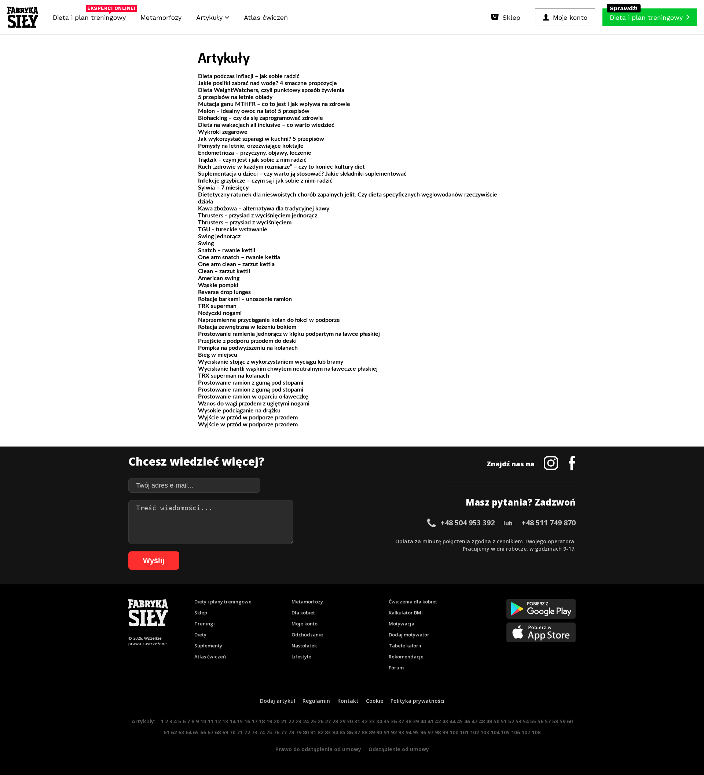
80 (306, 732)
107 (525, 732)
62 (174, 732)
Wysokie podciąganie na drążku (239, 411)
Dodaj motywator (409, 634)
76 (276, 732)
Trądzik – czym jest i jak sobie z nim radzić (252, 160)
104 (495, 732)
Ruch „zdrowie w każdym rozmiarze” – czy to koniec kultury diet (281, 167)
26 (320, 721)
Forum (396, 667)
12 (218, 721)
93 (401, 732)
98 (438, 732)
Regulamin (316, 700)
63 (181, 732)
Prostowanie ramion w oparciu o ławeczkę (253, 397)
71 (240, 732)
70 (232, 732)
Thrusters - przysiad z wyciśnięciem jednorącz (257, 215)
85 (342, 732)
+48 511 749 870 (548, 523)
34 (379, 721)
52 (511, 721)
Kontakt (348, 700)
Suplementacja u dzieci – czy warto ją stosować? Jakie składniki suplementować (302, 174)
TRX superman (217, 306)
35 (386, 721)
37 (401, 721)
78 (291, 732)
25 (313, 721)
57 (548, 721)
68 (218, 732)
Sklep (200, 612)
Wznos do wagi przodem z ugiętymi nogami (253, 404)
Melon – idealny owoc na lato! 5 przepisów (253, 111)
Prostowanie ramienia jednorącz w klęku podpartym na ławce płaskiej (289, 334)
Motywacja (401, 623)
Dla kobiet (303, 612)
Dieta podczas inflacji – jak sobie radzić (249, 76)
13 (225, 721)
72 (247, 732)
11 (210, 721)
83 (328, 732)
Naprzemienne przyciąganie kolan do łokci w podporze (269, 320)
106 (515, 732)
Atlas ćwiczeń (266, 17)
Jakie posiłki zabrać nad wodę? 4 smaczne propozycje (267, 83)
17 (254, 721)
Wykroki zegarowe (222, 132)
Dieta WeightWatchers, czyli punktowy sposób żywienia (271, 90)
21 (284, 721)
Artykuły (210, 17)
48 (482, 721)
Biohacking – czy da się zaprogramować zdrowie (260, 118)
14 (232, 721)
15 (240, 721)
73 (254, 732)
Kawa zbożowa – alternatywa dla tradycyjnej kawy (263, 209)
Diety (200, 634)
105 (505, 732)
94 (408, 732)
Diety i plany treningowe (223, 601)
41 (430, 721)
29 (342, 721)
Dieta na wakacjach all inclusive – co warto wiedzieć (266, 125)
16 (247, 721)
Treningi (204, 623)
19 (269, 721)
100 (454, 732)
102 (474, 732)
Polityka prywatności (417, 700)
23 (298, 721)
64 (188, 732)
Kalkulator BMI (406, 612)
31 (357, 721)
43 (445, 721)
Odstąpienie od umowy (398, 749)
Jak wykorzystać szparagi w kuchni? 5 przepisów (261, 139)
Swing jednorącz (219, 236)
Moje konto (305, 623)
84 (335, 732)
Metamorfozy (161, 17)
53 (518, 721)
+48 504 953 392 (467, 523)
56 (540, 721)
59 (562, 721)
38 (408, 721)
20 (276, 721)
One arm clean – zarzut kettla (236, 264)
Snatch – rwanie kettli (226, 250)
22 (291, 721)
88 (364, 732)
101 (464, 732)
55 (533, 721)
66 (203, 732)
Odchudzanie (307, 634)
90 (379, 732)
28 (335, 721)
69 (225, 732)
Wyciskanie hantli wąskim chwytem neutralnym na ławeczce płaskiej (288, 369)
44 (452, 721)
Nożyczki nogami (220, 313)
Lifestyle (301, 656)
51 (504, 721)
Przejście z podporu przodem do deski (247, 341)
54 (526, 721)
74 (262, 732)
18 (262, 721)
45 (460, 721)
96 (423, 732)
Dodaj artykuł (277, 700)
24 (306, 721)
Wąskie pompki (218, 285)
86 (350, 732)
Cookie (374, 700)
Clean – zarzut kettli (224, 271)
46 (467, 721)
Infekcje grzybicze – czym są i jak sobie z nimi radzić (265, 181)
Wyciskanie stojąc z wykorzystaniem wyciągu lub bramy (270, 362)
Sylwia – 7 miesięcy (223, 188)
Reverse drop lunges (224, 292)
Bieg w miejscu (217, 355)
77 (284, 732)
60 (570, 721)
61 (166, 732)
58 (555, 721)
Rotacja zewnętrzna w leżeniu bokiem (247, 327)
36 (394, 721)
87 (357, 732)
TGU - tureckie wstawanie (232, 229)
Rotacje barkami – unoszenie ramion (245, 299)
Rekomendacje (406, 656)
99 (445, 732)
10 (203, 721)
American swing (218, 278)
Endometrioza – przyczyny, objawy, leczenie (254, 153)
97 (430, 732)
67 (210, 732)
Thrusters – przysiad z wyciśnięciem (245, 222)
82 (320, 732)
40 (423, 721)
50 (496, 721)
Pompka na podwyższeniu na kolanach (248, 348)
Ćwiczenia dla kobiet (413, 601)
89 (372, 732)
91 (386, 732)
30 (350, 721)
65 (196, 732)
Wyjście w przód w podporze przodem (248, 417)
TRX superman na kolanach (233, 376)
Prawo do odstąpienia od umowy (318, 749)
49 (489, 721)
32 (364, 721)
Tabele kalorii (405, 645)
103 (484, 732)
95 (416, 732)
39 (416, 721)
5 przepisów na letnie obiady (235, 97)
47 (474, 721)
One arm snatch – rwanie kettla (239, 257)
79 (298, 732)
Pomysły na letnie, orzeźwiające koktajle (251, 146)
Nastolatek (304, 645)
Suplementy (208, 645)
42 (438, 721)
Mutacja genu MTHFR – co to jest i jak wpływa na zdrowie (274, 104)
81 (313, 732)
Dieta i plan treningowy (91, 15)
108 (536, 732)
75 (269, 732)
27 (328, 721)
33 (372, 721)
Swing (206, 243)
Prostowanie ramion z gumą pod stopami (250, 383)
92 (394, 732)
